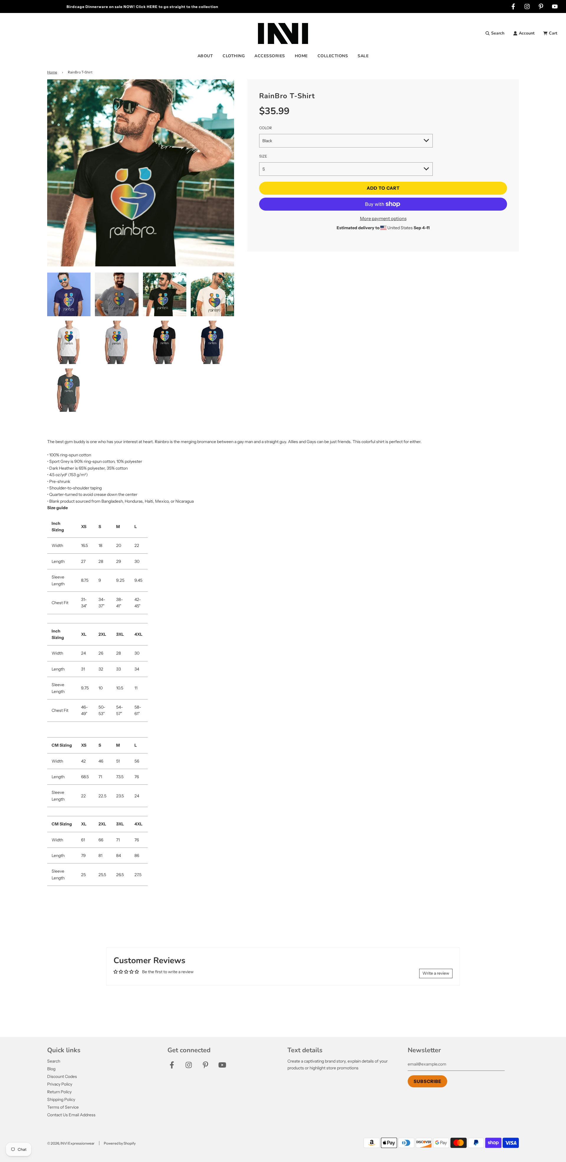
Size (263, 156)
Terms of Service (63, 1107)
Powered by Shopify (120, 1143)
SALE (363, 56)
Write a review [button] (435, 973)
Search (53, 1061)
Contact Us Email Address (71, 1114)
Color (265, 128)
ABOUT (205, 56)
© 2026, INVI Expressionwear (71, 1143)
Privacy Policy (59, 1084)
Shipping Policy (61, 1099)
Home (52, 72)
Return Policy (59, 1091)
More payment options (383, 218)
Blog (51, 1068)
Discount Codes (62, 1076)
